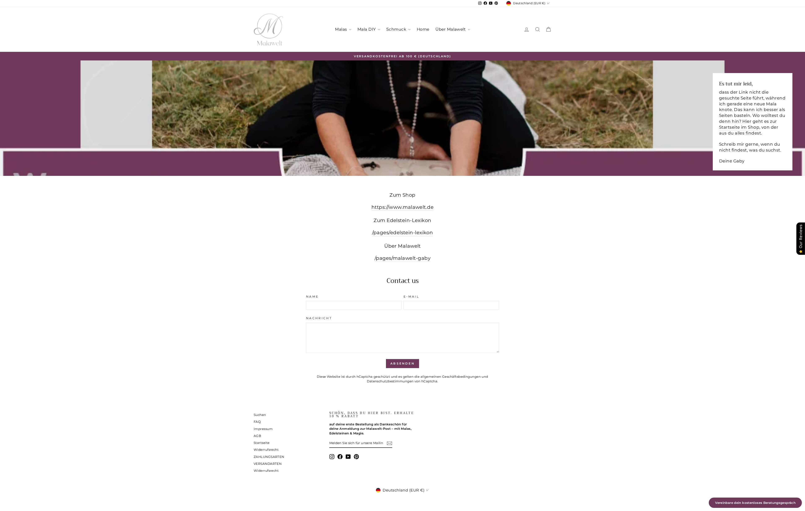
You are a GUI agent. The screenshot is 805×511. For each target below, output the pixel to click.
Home (423, 29)
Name (312, 296)
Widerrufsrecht (266, 450)
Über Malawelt (451, 29)
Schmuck (396, 29)
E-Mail (411, 296)
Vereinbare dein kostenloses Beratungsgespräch (755, 503)
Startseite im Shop (739, 127)
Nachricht (319, 318)
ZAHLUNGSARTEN (269, 457)
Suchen (260, 415)
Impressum (263, 429)
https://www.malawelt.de (402, 207)
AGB (257, 436)
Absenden (402, 363)
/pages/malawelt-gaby (402, 258)
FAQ (257, 422)
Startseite (262, 443)
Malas (341, 29)
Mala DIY (367, 29)
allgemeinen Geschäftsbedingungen (451, 377)
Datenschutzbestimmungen (390, 381)
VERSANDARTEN (268, 464)
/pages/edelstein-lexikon (402, 232)
